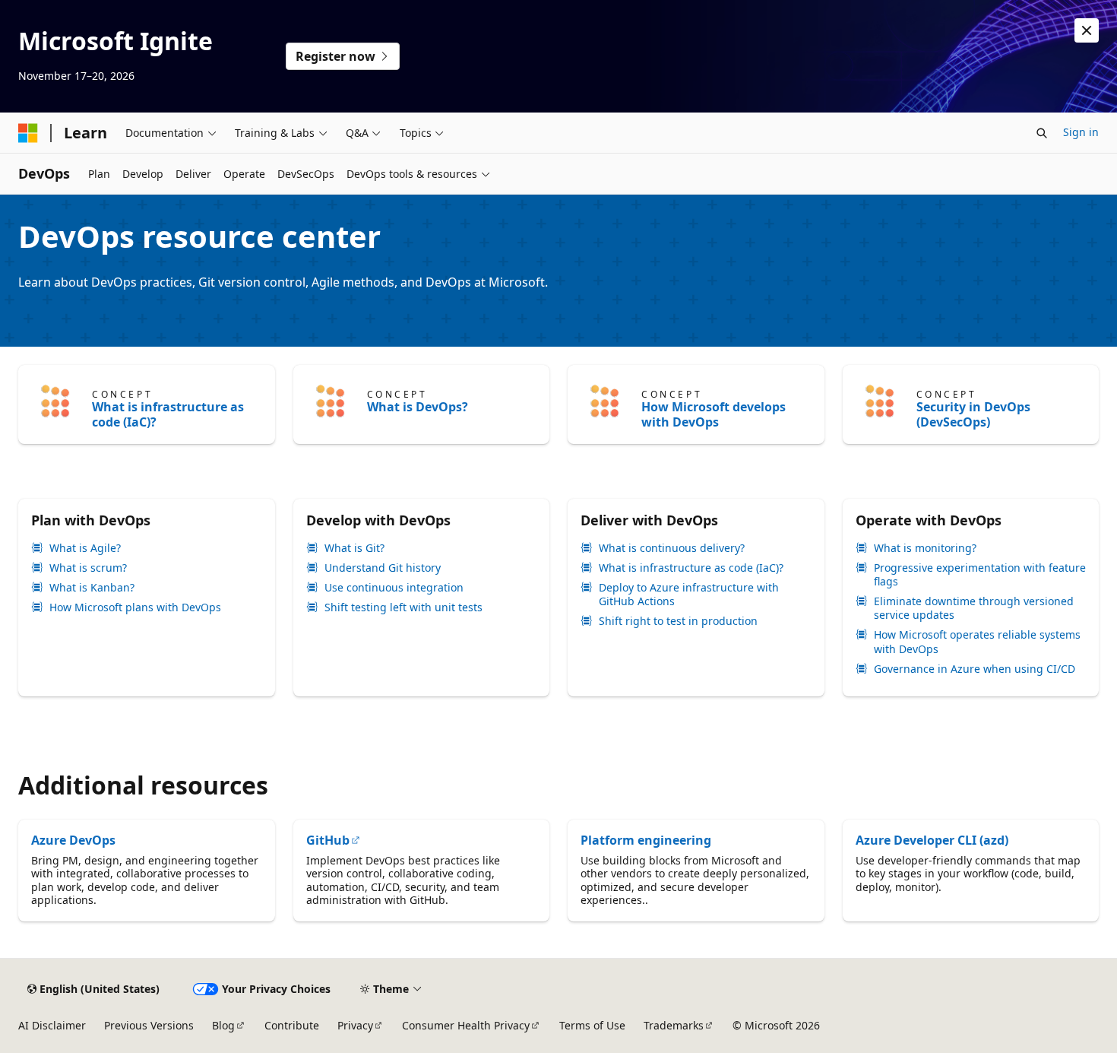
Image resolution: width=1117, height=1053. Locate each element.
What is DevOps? (417, 406)
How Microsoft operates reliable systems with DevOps (977, 641)
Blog (223, 1025)
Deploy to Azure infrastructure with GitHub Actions (689, 594)
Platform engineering (646, 840)
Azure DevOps (73, 840)
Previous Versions (149, 1025)
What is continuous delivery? (672, 548)
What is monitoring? (925, 548)
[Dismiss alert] (1086, 30)
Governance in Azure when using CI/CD (974, 669)
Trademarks (674, 1025)
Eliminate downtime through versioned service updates (974, 608)
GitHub (328, 840)
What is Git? (354, 548)
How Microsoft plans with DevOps (135, 607)
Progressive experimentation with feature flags (980, 574)
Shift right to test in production (678, 621)
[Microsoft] (28, 133)
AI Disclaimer (52, 1025)
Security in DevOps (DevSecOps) (973, 414)
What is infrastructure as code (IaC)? (168, 414)
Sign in (1081, 132)
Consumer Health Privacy (466, 1025)
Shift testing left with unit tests (403, 607)
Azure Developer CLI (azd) (932, 840)
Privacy (355, 1025)
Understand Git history (382, 568)
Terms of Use (592, 1025)
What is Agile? (85, 548)
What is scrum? (88, 568)
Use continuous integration (394, 588)
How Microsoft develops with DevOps (713, 414)
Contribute (291, 1025)
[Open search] (1042, 133)
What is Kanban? (91, 588)
